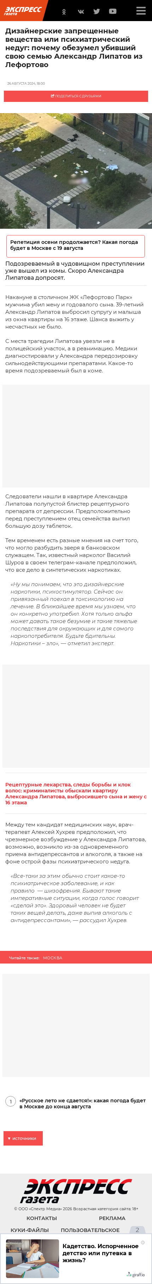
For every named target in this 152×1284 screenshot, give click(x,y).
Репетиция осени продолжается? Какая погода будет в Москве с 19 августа (74, 245)
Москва (53, 957)
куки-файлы (30, 1230)
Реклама (112, 1218)
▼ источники (21, 1138)
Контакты (42, 1218)
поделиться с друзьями (77, 96)
